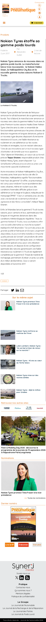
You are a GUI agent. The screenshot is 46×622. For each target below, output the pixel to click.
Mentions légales (23, 593)
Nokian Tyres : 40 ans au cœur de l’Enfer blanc (29, 362)
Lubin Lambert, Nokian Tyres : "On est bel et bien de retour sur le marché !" (28, 348)
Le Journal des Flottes (23, 611)
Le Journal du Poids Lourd (23, 614)
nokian (4, 281)
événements (39, 2)
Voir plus (37, 544)
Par (21, 52)
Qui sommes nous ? (23, 590)
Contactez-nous (23, 587)
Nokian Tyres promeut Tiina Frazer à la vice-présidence (28, 303)
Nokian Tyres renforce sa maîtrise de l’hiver (27, 332)
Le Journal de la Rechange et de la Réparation (23, 608)
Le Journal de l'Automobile (23, 605)
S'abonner (23, 544)
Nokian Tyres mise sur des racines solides (27, 376)
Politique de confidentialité (23, 596)
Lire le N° (10, 544)
